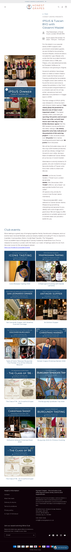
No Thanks (18, 289)
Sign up (18, 284)
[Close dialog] (67, 259)
